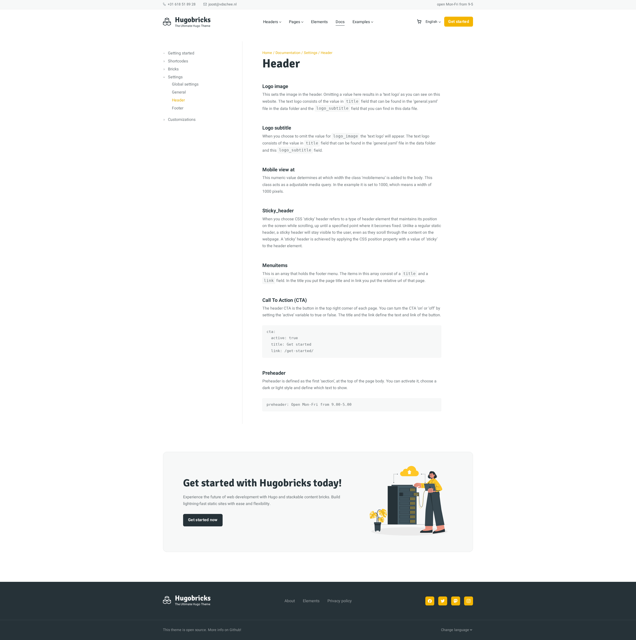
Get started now (203, 520)
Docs (340, 22)
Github (235, 630)
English (431, 21)
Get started (458, 22)
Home (267, 52)
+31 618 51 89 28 (181, 4)
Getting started (181, 53)
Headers (270, 22)
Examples (361, 22)
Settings (175, 77)
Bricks (173, 69)
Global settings (185, 84)
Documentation (288, 52)
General (179, 92)
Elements (319, 22)
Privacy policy (339, 601)
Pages (294, 22)
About (289, 601)
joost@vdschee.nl (222, 4)
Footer (177, 108)
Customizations (182, 120)
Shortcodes (178, 61)
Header (178, 100)
